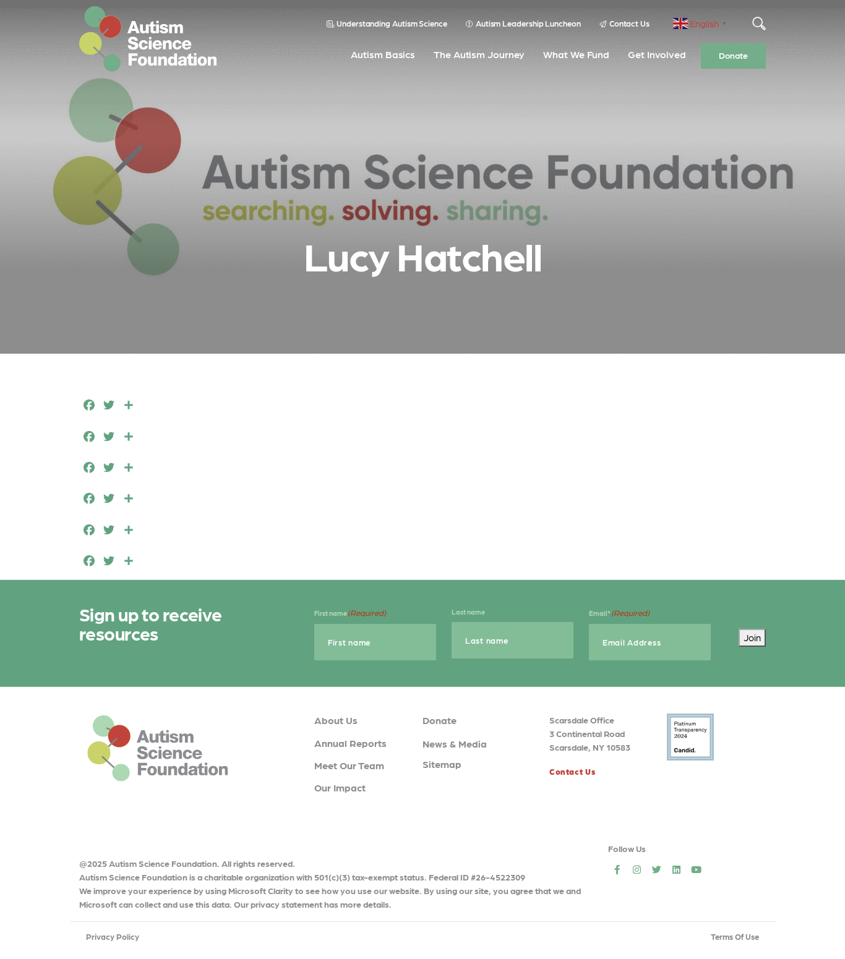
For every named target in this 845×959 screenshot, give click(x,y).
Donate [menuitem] (733, 55)
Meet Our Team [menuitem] (349, 765)
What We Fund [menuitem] (576, 54)
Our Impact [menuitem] (340, 787)
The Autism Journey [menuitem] (479, 54)
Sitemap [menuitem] (441, 764)
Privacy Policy (112, 936)
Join (752, 637)
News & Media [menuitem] (454, 743)
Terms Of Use (735, 936)
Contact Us (629, 23)
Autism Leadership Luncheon (528, 23)
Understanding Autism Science (392, 23)
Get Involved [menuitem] (657, 54)
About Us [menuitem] (336, 720)
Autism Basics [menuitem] (383, 54)
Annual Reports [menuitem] (350, 743)
